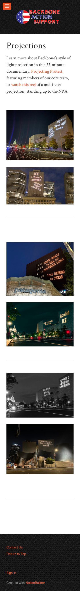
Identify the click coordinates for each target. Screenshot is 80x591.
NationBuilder (35, 582)
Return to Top (16, 553)
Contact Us (14, 547)
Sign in (11, 572)
